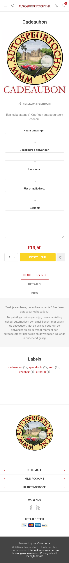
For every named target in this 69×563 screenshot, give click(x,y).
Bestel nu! (37, 257)
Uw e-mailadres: (34, 188)
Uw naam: (34, 169)
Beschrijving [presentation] (34, 275)
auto (51, 367)
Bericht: (34, 208)
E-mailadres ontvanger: (34, 150)
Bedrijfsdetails (34, 556)
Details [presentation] (34, 284)
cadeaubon (15, 367)
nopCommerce (41, 543)
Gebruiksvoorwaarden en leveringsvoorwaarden (36, 552)
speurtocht (36, 367)
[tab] (34, 275)
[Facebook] (31, 507)
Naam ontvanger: (34, 130)
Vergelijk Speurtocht (37, 104)
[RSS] (38, 507)
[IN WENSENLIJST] (60, 257)
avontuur (24, 372)
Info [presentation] (34, 293)
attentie (41, 372)
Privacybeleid (48, 553)
